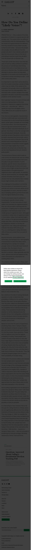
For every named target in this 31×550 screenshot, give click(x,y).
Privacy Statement (18, 277)
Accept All (8, 281)
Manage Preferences (19, 281)
